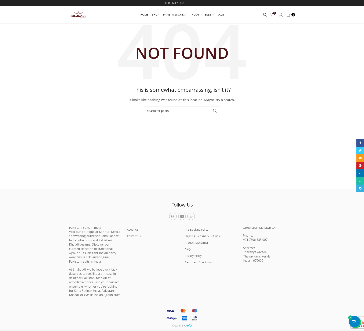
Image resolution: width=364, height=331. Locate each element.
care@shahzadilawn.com (260, 227)
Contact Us (134, 236)
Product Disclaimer (196, 242)
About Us (132, 229)
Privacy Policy (193, 255)
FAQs (188, 249)
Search (215, 110)
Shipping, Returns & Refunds (202, 236)
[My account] (281, 14)
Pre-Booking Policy (196, 229)
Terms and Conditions (198, 262)
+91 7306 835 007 (255, 240)
